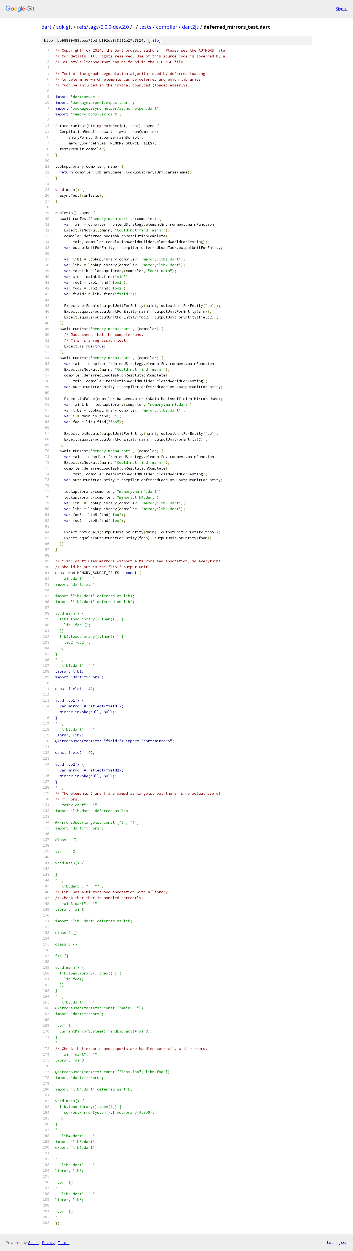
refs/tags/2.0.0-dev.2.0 (103, 26)
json (343, 1242)
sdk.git (64, 26)
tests (145, 26)
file (154, 40)
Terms (63, 1242)
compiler (166, 26)
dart (46, 26)
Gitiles (33, 1242)
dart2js (190, 26)
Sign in (341, 8)
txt (330, 1242)
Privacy (48, 1242)
